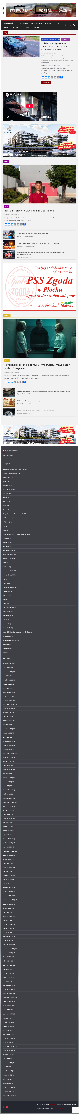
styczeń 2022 (7, 888)
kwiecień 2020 (7, 973)
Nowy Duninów (8, 555)
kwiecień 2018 (7, 1071)
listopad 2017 (7, 1091)
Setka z (56, 23)
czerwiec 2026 (7, 672)
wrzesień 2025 (7, 708)
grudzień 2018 (7, 1038)
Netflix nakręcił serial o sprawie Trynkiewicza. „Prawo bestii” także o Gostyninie (37, 366)
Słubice (5, 620)
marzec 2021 (7, 928)
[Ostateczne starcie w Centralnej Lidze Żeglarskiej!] (9, 235)
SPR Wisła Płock (8, 607)
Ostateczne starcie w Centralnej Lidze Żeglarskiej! (33, 233)
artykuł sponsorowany (10, 473)
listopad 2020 (7, 945)
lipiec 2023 (6, 814)
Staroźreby (6, 616)
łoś (48, 62)
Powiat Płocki (65, 39)
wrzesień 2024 (7, 757)
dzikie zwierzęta (47, 56)
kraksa (61, 58)
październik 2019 (8, 998)
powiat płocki (66, 60)
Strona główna (10, 23)
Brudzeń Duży (7, 489)
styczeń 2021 (7, 936)
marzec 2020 (7, 977)
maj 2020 (6, 969)
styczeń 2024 (7, 790)
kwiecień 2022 (7, 875)
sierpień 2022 (7, 859)
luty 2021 (6, 932)
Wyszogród (6, 636)
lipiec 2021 (6, 912)
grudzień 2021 (7, 892)
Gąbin (5, 506)
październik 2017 (8, 1095)
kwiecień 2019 (7, 1022)
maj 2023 (6, 822)
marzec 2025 (7, 733)
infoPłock (6, 522)
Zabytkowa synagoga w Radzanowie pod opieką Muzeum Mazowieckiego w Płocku (43, 391)
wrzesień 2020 (7, 953)
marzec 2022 (7, 879)
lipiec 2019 (6, 1010)
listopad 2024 (7, 749)
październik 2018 (8, 1046)
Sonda (5, 599)
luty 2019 (6, 1030)
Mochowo (6, 546)
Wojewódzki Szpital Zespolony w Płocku (16, 632)
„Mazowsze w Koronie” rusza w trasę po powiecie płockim (35, 411)
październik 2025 (8, 704)
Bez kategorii (7, 477)
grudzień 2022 (7, 843)
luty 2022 (6, 884)
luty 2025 (6, 737)
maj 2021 (6, 920)
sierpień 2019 (7, 1006)
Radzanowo (6, 591)
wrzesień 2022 (7, 855)
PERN (4, 563)
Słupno (5, 624)
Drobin (5, 497)
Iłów (4, 526)
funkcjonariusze (56, 56)
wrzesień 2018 (7, 1050)
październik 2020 (8, 949)
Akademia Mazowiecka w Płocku (13, 469)
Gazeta (27, 28)
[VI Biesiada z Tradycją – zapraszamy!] (9, 402)
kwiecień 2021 (7, 924)
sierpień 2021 (7, 908)
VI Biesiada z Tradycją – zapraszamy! (28, 401)
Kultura (16, 28)
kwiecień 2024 (7, 778)
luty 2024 (6, 786)
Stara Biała (6, 612)
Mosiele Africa (7, 550)
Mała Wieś (6, 542)
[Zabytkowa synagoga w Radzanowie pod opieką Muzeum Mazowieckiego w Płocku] (9, 392)
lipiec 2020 (6, 961)
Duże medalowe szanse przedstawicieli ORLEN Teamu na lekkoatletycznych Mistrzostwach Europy (41, 253)
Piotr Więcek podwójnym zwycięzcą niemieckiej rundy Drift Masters (38, 243)
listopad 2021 (7, 896)
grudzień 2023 (7, 794)
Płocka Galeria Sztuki (9, 587)
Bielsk (5, 481)
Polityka (5, 567)
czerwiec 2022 (7, 867)
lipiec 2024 (6, 765)
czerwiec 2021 (7, 916)
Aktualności (23, 23)
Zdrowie (5, 648)
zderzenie (44, 62)
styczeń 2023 (7, 839)
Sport (6, 206)
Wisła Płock (6, 628)
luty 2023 (6, 835)
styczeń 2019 (7, 1034)
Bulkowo (5, 493)
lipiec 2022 (6, 863)
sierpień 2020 (7, 957)
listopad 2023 (7, 798)
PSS (4, 579)
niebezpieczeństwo (46, 60)
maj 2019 (6, 1018)
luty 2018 (6, 1079)
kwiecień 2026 (7, 680)
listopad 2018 (7, 1042)
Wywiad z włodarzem (9, 640)
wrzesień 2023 (7, 806)
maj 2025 (6, 725)
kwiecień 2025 (7, 729)
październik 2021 (8, 900)
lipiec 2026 (6, 668)
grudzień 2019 (7, 989)
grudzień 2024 (7, 745)
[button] (9, 27)
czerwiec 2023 (7, 818)
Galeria (48, 23)
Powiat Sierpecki (8, 575)
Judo (4, 530)
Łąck (4, 652)
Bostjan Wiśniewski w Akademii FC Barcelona (29, 210)
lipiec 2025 (6, 717)
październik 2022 (8, 851)
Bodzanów (6, 485)
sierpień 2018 (7, 1055)
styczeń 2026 (7, 692)
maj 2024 (6, 774)
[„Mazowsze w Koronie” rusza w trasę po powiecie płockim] (9, 412)
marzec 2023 (7, 831)
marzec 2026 (7, 684)
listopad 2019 (7, 994)
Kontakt (36, 28)
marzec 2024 (7, 782)
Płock (4, 583)
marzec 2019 (7, 1026)
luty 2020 (6, 981)
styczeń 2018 (7, 1083)
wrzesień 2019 (7, 1002)
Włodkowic (6, 644)
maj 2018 (6, 1067)
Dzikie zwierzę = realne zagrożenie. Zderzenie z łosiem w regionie (54, 46)
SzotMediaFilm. (58, 1108)
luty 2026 (6, 688)
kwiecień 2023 (7, 827)
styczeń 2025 (7, 741)
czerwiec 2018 (7, 1063)
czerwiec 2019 (7, 1014)
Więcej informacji (8, 455)
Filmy (6, 28)
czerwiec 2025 (7, 721)
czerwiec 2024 (7, 769)
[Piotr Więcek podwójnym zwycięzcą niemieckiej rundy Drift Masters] (9, 244)
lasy (65, 58)
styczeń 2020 (7, 985)
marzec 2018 (7, 1075)
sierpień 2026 (7, 664)
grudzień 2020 (7, 941)
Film (4, 502)
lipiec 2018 (6, 1059)
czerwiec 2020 (7, 965)
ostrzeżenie (55, 60)
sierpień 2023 (7, 810)
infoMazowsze (36, 23)
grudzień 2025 (7, 696)
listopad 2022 (7, 847)
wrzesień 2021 (7, 904)
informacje (64, 56)
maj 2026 (6, 676)
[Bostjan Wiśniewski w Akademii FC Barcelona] (39, 184)
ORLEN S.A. (6, 559)
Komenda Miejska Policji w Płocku (51, 39)
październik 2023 (8, 802)
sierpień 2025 (7, 713)
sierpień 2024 (7, 761)
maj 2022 (6, 871)
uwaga (72, 60)
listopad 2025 (7, 700)
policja (61, 60)
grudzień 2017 (7, 1087)
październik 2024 (8, 753)
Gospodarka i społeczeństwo (12, 514)
